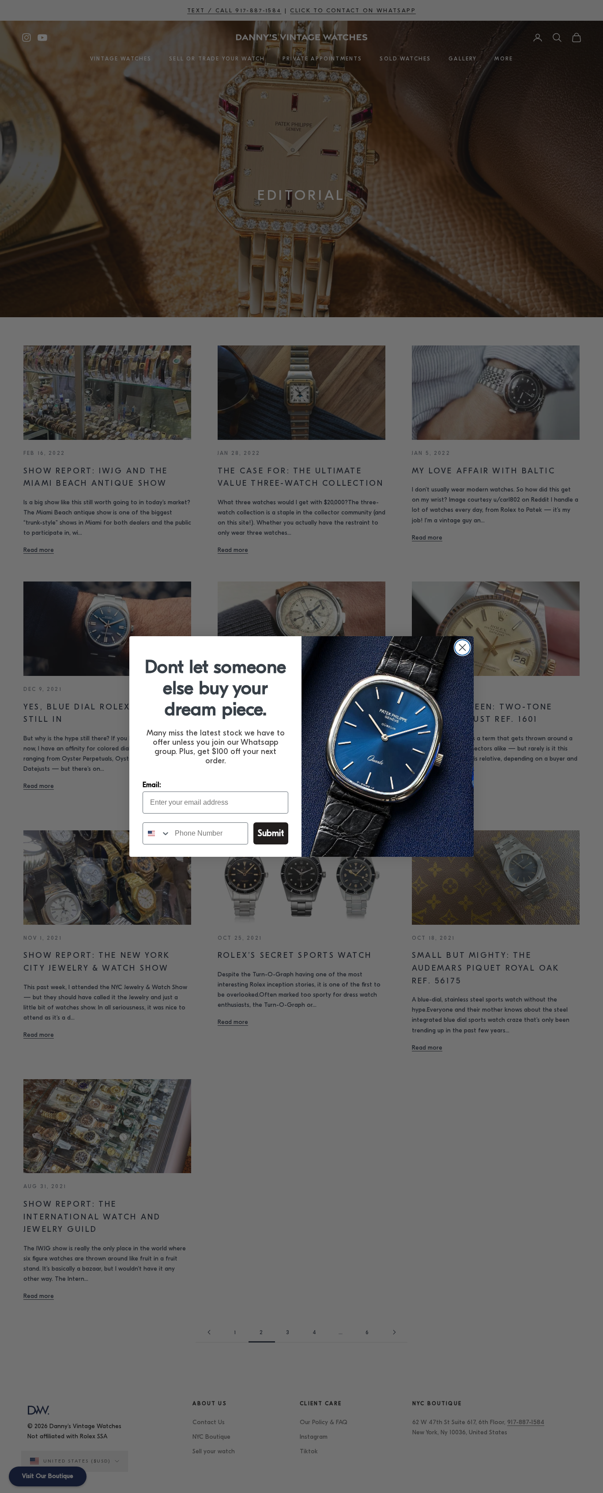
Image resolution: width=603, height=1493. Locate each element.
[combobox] (156, 833)
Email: (152, 785)
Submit (271, 833)
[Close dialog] (462, 647)
